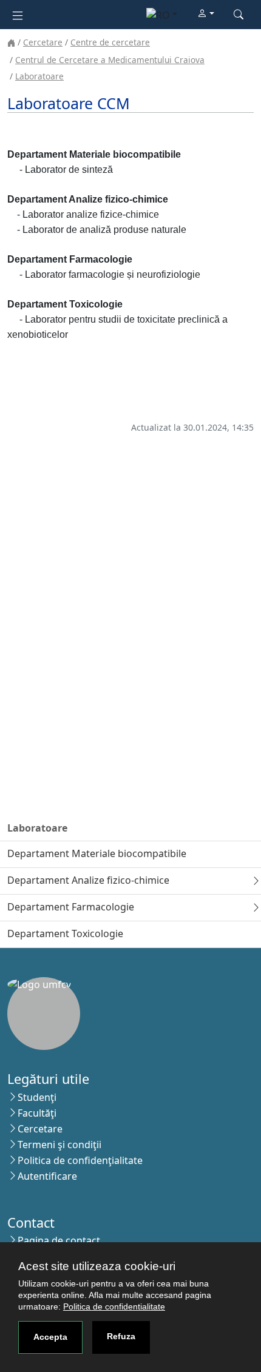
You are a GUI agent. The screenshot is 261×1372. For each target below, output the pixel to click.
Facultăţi (37, 1113)
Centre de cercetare (110, 42)
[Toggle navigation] (17, 14)
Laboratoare (39, 76)
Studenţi (37, 1097)
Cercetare (43, 42)
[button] (206, 14)
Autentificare (47, 1176)
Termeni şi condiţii (59, 1144)
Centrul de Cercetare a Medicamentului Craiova (110, 60)
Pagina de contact (59, 1240)
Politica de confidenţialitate (80, 1160)
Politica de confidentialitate (114, 1306)
